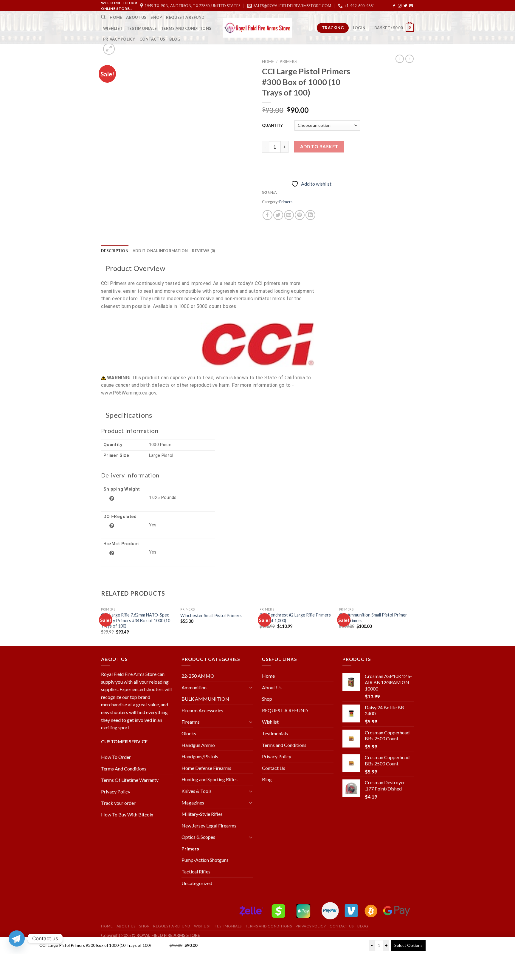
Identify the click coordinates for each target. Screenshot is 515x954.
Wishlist (112, 28)
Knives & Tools (197, 791)
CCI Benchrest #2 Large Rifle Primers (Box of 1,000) (295, 617)
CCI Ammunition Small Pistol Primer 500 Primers (373, 617)
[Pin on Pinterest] (300, 215)
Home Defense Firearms (206, 768)
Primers (288, 61)
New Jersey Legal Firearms (209, 825)
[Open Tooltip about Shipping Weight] (111, 498)
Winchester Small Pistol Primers (211, 615)
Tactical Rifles (196, 871)
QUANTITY (272, 125)
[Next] (412, 624)
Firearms (191, 722)
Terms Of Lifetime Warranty (130, 780)
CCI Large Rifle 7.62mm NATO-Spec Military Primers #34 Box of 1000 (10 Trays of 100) (135, 620)
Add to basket (319, 146)
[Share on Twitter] (278, 215)
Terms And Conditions (123, 768)
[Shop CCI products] (257, 345)
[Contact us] (17, 938)
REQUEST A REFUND (185, 17)
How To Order (116, 757)
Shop (156, 17)
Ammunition (194, 687)
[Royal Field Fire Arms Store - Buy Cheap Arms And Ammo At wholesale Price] (257, 28)
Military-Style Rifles (202, 814)
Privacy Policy (119, 39)
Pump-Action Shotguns (205, 860)
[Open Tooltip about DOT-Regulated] (111, 525)
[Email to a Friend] (289, 215)
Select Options (408, 945)
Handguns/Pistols (200, 756)
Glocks (189, 733)
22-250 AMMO (198, 676)
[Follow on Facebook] (394, 6)
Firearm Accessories (202, 710)
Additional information (160, 250)
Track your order (118, 803)
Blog (174, 39)
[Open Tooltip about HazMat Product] (111, 553)
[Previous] (101, 624)
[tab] (114, 251)
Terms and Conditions (186, 28)
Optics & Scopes (198, 837)
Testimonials (142, 28)
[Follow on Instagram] (399, 6)
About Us (136, 17)
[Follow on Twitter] (405, 6)
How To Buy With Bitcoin (127, 814)
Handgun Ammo (198, 745)
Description (114, 250)
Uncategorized (197, 883)
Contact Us (152, 39)
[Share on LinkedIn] (310, 215)
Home (116, 17)
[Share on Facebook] (267, 215)
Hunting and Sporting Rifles (210, 779)
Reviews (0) (203, 250)
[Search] (103, 17)
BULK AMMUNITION (205, 699)
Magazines (193, 802)
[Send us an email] (411, 6)
